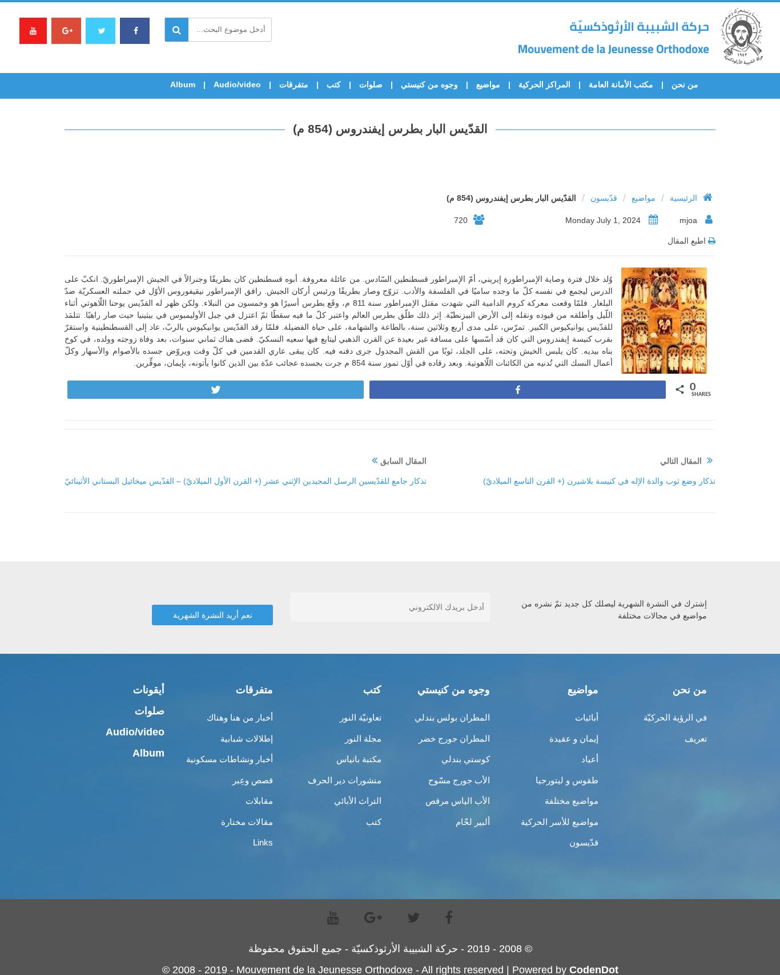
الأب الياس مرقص (457, 801)
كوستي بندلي (465, 759)
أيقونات (148, 689)
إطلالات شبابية (246, 738)
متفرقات (293, 84)
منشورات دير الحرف (344, 780)
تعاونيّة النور (360, 717)
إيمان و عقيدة (573, 738)
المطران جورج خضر (454, 738)
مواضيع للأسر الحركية (559, 822)
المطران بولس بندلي (452, 717)
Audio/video (237, 84)
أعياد (589, 759)
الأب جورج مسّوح (459, 780)
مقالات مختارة (247, 822)
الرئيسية (683, 198)
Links (263, 842)
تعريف (696, 738)
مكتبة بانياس (358, 759)
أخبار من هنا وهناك (240, 717)
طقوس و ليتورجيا (567, 780)
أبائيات (586, 717)
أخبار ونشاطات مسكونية (229, 759)
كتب (334, 84)
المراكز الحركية (544, 84)
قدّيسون (603, 198)
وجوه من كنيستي (429, 84)
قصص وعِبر (252, 780)
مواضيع (488, 84)
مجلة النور (363, 738)
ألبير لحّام (473, 822)
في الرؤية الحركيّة (675, 717)
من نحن (685, 84)
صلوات (371, 84)
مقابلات (259, 801)
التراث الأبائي (357, 801)
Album (182, 84)
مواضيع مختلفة (571, 801)
